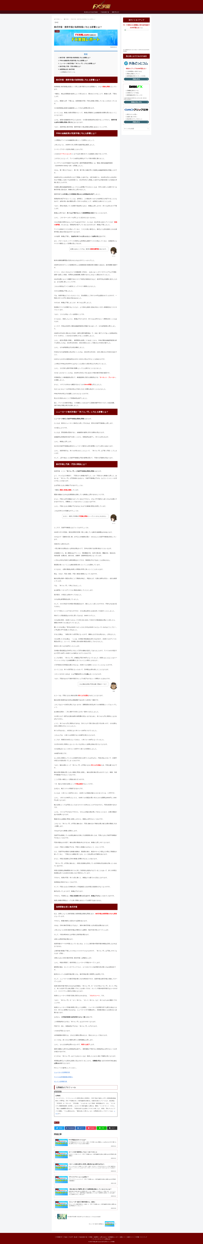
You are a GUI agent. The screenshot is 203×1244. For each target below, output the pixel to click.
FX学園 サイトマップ (141, 1237)
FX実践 (57, 1122)
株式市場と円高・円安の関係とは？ (70, 66)
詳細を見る (136, 79)
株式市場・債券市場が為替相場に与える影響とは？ (75, 57)
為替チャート (130, 1237)
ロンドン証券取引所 (60, 1081)
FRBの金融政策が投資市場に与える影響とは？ (74, 60)
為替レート (123, 1237)
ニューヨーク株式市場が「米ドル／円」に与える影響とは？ (78, 63)
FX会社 (65, 1237)
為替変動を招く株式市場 (67, 69)
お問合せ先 (107, 1239)
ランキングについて (98, 1239)
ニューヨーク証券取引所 (62, 1072)
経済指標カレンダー (113, 1237)
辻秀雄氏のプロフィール (68, 72)
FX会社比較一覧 (83, 1237)
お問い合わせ (103, 1237)
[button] (112, 1128)
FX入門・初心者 (73, 1237)
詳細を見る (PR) (136, 102)
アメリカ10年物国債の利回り (63, 1077)
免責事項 (96, 1237)
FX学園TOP (59, 1237)
